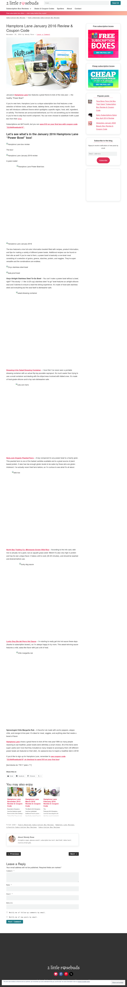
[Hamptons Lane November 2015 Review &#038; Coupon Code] (15, 791)
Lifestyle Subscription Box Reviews (21, 827)
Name (9, 885)
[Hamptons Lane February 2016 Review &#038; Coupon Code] (51, 791)
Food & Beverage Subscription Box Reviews (36, 825)
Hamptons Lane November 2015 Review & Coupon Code (14, 802)
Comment (10, 871)
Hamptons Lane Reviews (64, 825)
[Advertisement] (103, 184)
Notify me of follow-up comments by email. (27, 912)
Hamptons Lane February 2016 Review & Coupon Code (51, 802)
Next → (73, 854)
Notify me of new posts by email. (23, 917)
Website (9, 903)
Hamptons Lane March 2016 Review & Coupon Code (33, 802)
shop (20, 118)
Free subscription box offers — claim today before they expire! (26, 13)
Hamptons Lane (21, 95)
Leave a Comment (43, 34)
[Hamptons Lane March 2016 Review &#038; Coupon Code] (33, 791)
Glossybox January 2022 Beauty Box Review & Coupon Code (106, 126)
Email (9, 894)
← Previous (13, 854)
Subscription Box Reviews (49, 827)
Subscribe (103, 160)
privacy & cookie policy (84, 981)
